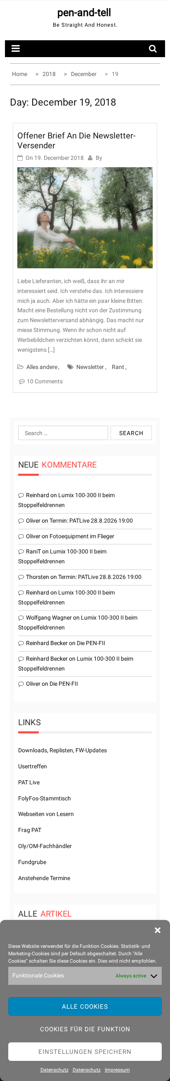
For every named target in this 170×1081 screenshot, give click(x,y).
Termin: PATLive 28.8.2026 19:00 (91, 520)
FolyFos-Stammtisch (44, 798)
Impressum (117, 1070)
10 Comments (45, 381)
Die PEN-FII (91, 643)
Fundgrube (32, 862)
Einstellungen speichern (85, 1052)
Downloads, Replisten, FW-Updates (62, 750)
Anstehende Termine (44, 878)
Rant (118, 367)
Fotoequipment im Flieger (82, 536)
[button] (157, 930)
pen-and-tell (84, 12)
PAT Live (29, 782)
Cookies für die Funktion (85, 1029)
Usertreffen (32, 766)
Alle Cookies (85, 1006)
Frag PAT (29, 830)
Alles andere (41, 367)
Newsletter (90, 367)
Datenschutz (54, 1070)
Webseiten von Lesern (46, 814)
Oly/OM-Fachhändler (45, 846)
